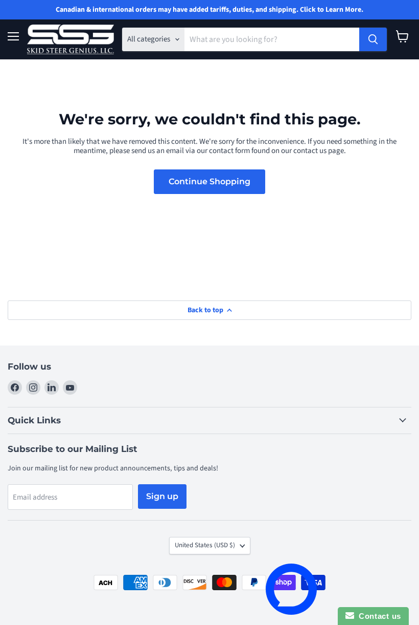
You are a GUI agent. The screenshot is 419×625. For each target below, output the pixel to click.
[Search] (373, 39)
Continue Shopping (209, 181)
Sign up (162, 496)
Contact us (377, 616)
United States (205, 545)
